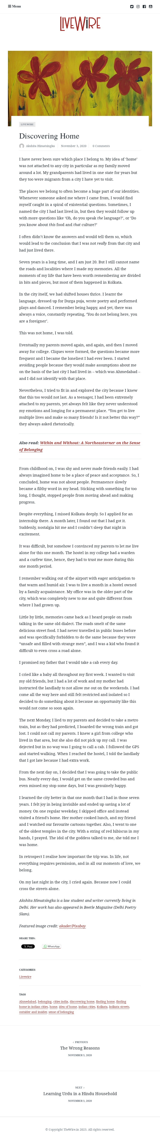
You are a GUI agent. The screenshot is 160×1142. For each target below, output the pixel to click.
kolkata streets (119, 1007)
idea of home (68, 1007)
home (53, 1007)
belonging (45, 1001)
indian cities (87, 1007)
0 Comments (101, 146)
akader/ (65, 925)
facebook (144, 6)
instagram (138, 6)
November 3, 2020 (73, 146)
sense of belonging (61, 1012)
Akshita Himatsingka (40, 146)
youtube (150, 6)
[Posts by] (22, 146)
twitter (131, 6)
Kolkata (102, 1007)
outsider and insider (33, 1012)
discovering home (82, 1001)
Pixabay (79, 925)
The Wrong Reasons (80, 1048)
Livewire (27, 124)
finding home (105, 1001)
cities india (60, 1001)
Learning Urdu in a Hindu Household (80, 1093)
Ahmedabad (27, 1001)
